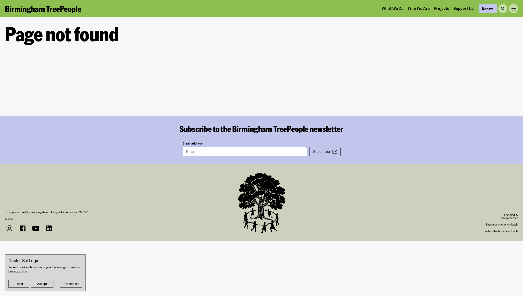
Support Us (463, 8)
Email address (193, 143)
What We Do (393, 8)
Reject (19, 284)
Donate (487, 8)
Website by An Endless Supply (501, 231)
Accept (42, 284)
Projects (441, 8)
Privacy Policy (510, 214)
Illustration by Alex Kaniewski (502, 224)
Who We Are (419, 8)
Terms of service (508, 218)
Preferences (71, 284)
